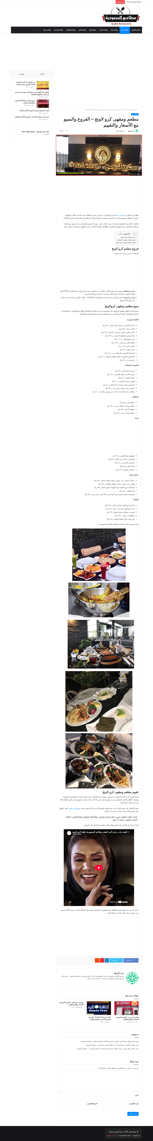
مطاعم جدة (124, 30)
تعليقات (21, 74)
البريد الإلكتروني (134, 1103)
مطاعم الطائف (70, 30)
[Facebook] (120, 982)
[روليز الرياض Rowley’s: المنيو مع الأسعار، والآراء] (43, 103)
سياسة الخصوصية (125, 1135)
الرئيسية (134, 109)
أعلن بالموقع (111, 1135)
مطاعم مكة (114, 30)
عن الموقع (137, 1135)
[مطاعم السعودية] (121, 15)
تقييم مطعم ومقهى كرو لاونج (125, 242)
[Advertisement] (76, 51)
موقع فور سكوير (74, 808)
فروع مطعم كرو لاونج (128, 237)
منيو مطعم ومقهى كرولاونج (126, 240)
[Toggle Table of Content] (133, 234)
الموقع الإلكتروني (92, 1103)
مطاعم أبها (92, 30)
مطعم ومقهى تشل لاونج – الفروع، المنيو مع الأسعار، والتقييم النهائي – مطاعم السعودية (108, 1041)
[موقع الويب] (122, 982)
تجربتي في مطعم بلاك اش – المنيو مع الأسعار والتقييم (32, 117)
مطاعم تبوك (47, 30)
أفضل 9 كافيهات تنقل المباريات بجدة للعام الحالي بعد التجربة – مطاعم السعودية (110, 1045)
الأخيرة (42, 74)
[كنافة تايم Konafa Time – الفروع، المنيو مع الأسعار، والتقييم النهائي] (99, 1008)
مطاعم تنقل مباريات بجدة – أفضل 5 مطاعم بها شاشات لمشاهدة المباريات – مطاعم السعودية (105, 1049)
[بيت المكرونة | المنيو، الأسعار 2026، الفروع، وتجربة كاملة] (43, 85)
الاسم (137, 1095)
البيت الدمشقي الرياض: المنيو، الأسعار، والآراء (34, 110)
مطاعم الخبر (82, 30)
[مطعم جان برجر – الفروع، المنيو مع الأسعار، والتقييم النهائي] (126, 1008)
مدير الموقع (131, 131)
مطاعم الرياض (135, 30)
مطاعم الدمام (103, 30)
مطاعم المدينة (58, 30)
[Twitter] (12, 1130)
